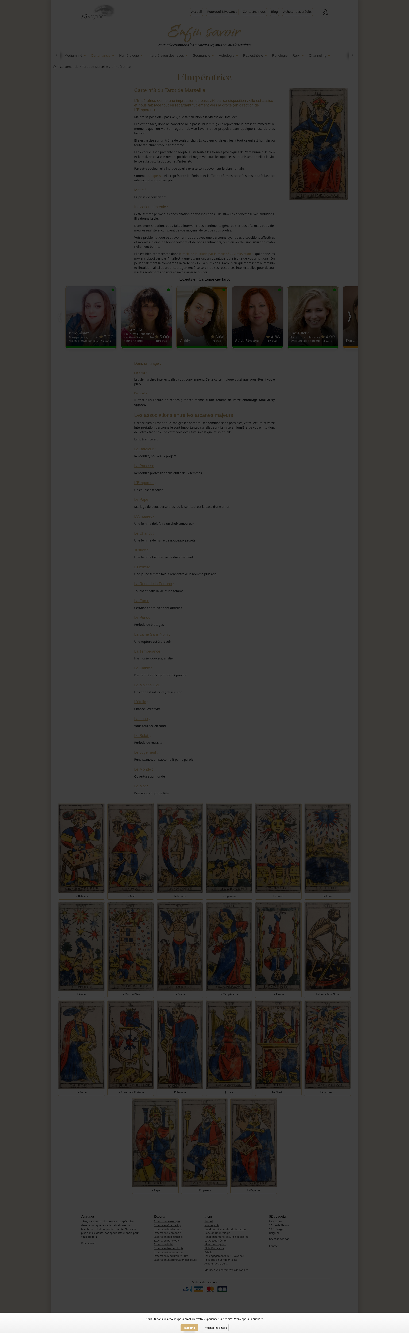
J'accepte (189, 1327)
